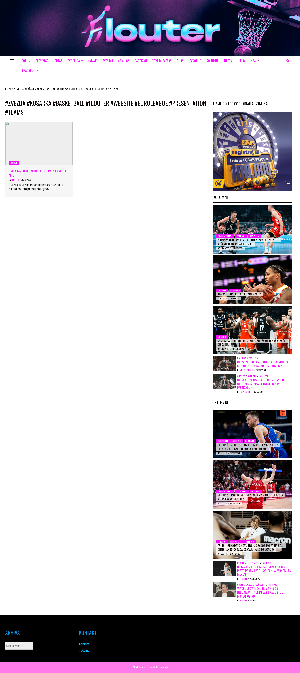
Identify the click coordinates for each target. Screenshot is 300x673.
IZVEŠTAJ (107, 60)
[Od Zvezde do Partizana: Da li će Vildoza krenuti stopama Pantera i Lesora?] (224, 363)
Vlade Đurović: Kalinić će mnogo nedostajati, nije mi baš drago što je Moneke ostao (261, 592)
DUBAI (181, 60)
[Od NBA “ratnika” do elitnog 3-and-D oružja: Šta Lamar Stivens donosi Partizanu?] (224, 381)
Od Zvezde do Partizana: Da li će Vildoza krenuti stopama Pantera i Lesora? (262, 364)
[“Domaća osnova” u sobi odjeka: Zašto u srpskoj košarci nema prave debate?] (252, 229)
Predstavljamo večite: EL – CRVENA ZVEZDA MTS (37, 173)
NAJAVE (92, 60)
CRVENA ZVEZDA (162, 60)
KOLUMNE (212, 60)
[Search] (287, 61)
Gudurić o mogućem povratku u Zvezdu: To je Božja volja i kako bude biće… (250, 497)
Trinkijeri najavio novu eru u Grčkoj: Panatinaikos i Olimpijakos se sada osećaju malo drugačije (251, 547)
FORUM (26, 60)
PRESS (59, 60)
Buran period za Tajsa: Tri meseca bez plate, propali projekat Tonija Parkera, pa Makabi (264, 571)
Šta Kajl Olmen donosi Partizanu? (239, 294)
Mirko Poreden (247, 369)
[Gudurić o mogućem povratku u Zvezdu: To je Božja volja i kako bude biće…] (252, 484)
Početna (84, 650)
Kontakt (84, 644)
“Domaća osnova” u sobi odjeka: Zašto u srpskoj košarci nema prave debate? (249, 242)
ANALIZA (241, 376)
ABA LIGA (124, 60)
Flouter (15, 179)
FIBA (243, 60)
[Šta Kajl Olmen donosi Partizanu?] (252, 279)
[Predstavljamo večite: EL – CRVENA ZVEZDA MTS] (39, 143)
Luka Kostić (226, 248)
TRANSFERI (28, 70)
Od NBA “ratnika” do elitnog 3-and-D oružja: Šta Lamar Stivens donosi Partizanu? (260, 384)
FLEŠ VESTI (42, 60)
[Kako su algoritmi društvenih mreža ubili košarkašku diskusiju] (252, 330)
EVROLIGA (74, 60)
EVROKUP (195, 60)
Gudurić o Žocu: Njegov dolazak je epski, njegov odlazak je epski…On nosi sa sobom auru (248, 447)
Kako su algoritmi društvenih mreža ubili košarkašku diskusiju (252, 343)
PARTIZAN (141, 60)
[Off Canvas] (12, 61)
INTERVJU (229, 60)
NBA (253, 60)
